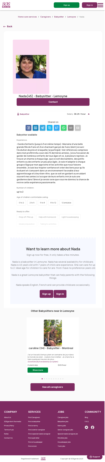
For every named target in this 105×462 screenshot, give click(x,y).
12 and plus (66, 202)
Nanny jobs (62, 426)
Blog (86, 417)
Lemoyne (71, 17)
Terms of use (9, 430)
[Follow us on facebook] (92, 427)
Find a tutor (32, 446)
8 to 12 (53, 202)
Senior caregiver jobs (65, 430)
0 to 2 (21, 202)
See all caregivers (52, 387)
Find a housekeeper (35, 442)
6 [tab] (53, 378)
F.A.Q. (87, 421)
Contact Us (8, 438)
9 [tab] (60, 378)
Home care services (27, 17)
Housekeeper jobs (64, 442)
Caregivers (45, 17)
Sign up (46, 294)
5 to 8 (42, 202)
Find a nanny (33, 426)
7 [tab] (55, 378)
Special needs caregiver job (68, 434)
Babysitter (59, 17)
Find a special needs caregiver (39, 434)
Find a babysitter (34, 421)
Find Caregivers (34, 417)
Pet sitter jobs (62, 438)
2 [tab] (44, 378)
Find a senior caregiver (36, 430)
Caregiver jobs (63, 417)
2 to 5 (32, 202)
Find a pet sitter (33, 438)
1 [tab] (42, 378)
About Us (7, 417)
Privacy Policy (9, 426)
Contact (53, 102)
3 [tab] (46, 378)
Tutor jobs (61, 446)
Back (9, 26)
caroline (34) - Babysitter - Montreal (51, 348)
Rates (6, 434)
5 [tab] (51, 378)
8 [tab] (58, 378)
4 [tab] (49, 378)
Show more (38, 370)
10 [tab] (62, 378)
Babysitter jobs (63, 421)
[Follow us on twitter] (86, 427)
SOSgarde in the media (12, 421)
